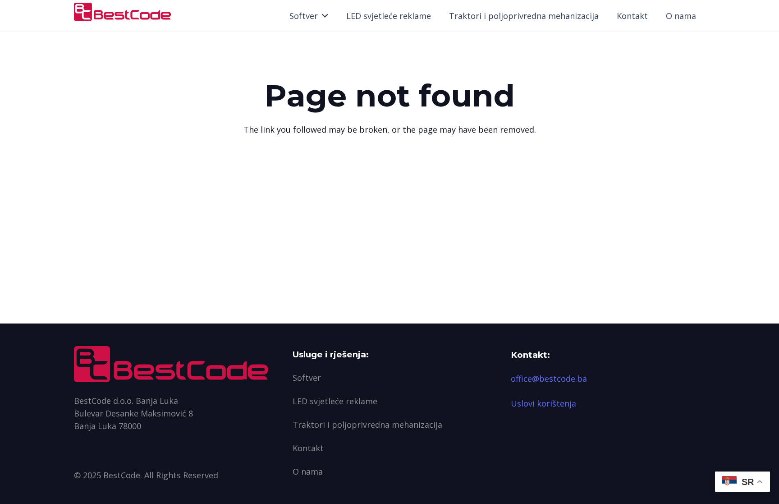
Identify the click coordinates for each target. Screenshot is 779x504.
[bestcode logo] (122, 12)
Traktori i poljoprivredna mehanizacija (367, 424)
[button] (323, 16)
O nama (308, 471)
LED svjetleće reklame (335, 401)
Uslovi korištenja (543, 403)
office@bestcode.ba (549, 378)
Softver (307, 377)
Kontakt (308, 448)
